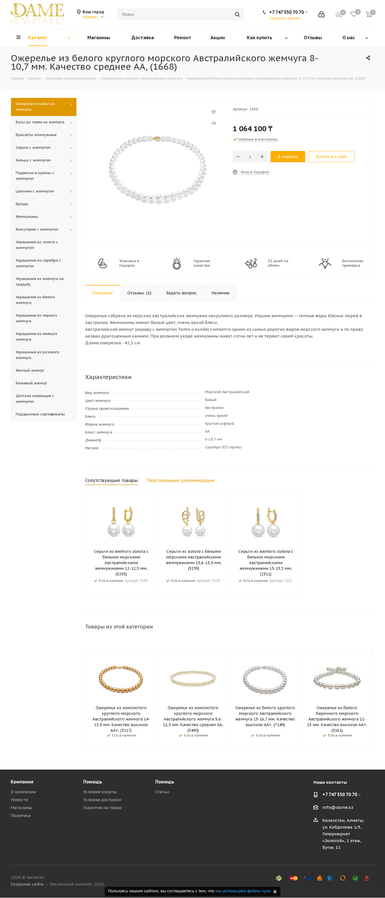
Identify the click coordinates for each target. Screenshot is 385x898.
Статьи (162, 791)
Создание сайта (27, 884)
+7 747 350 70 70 (286, 12)
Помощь (92, 782)
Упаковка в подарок (129, 263)
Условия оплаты (100, 791)
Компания (22, 782)
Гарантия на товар (102, 807)
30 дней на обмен (278, 263)
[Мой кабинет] (321, 14)
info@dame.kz (337, 807)
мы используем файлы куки (243, 890)
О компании (23, 791)
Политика (21, 815)
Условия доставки (102, 799)
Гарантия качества (202, 263)
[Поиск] (237, 14)
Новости (19, 799)
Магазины (21, 807)
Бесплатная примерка (352, 263)
